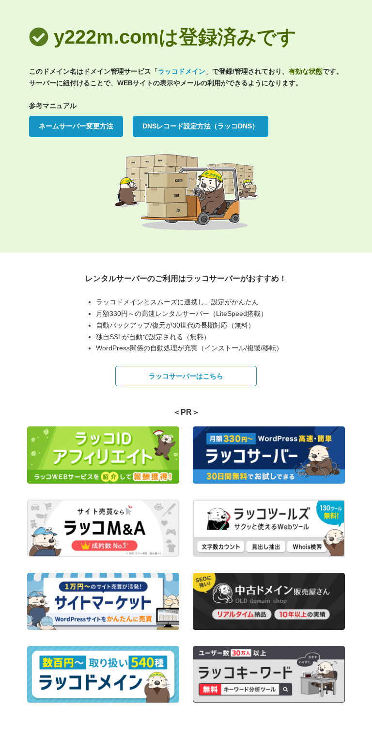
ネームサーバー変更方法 (76, 126)
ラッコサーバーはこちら (186, 376)
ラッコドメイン (181, 71)
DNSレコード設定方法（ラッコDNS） (200, 126)
